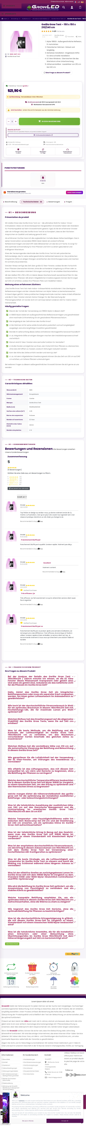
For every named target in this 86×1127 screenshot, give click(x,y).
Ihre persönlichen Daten (31, 1071)
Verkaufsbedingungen (10, 1068)
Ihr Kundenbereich (30, 1055)
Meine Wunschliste (58, 1)
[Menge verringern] (8, 121)
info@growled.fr (57, 1077)
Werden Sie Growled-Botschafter (9, 1079)
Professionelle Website (43, 135)
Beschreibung (11, 202)
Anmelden (70, 1)
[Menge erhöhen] (15, 121)
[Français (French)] (75, 2)
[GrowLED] (43, 7)
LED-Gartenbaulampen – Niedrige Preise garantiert (11, 1075)
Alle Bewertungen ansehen (64, 449)
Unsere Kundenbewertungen (17, 452)
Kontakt (5, 1062)
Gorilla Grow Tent (13, 56)
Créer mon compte (74, 192)
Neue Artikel (6, 1059)
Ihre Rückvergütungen (31, 1065)
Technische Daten (32, 202)
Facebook (67, 1075)
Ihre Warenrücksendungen (32, 1062)
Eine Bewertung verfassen (19, 488)
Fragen (69, 202)
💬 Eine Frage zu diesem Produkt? (57, 73)
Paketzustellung (8, 1083)
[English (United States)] (79, 2)
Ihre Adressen (28, 1068)
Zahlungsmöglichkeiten (10, 1071)
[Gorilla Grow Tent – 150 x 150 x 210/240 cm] (11, 507)
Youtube (72, 1075)
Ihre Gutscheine (29, 1074)
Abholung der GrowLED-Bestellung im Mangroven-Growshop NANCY (11, 1087)
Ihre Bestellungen (29, 1059)
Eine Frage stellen (12, 944)
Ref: (44, 35)
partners (21, 1100)
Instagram (76, 1075)
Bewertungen (54, 202)
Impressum (6, 1065)
